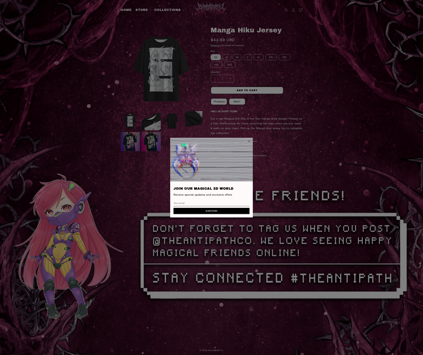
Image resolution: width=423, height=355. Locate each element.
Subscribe (212, 210)
